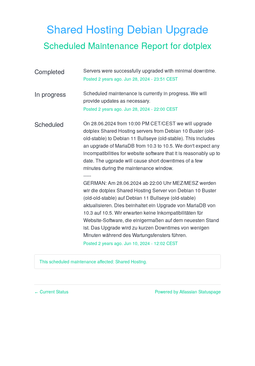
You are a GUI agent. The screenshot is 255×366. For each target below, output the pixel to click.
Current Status (51, 291)
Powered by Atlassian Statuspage (188, 291)
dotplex (197, 45)
